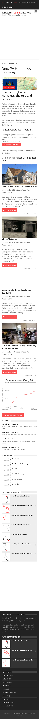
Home (3, 63)
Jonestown (15, 459)
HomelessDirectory (16, 12)
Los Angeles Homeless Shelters (21, 553)
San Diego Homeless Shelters (21, 544)
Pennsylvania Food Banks (10, 424)
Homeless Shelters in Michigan (21, 505)
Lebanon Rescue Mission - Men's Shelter (19, 186)
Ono (17, 63)
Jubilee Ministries (9, 239)
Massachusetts (7, 692)
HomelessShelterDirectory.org (22, 713)
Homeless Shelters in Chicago (21, 496)
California (5, 679)
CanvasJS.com (34, 409)
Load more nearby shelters (13, 415)
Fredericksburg (17, 479)
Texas (4, 696)
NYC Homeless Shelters (19, 534)
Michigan (5, 682)
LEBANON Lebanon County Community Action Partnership (19, 347)
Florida (5, 686)
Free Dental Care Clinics (10, 432)
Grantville (15, 484)
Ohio (4, 689)
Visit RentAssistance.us (12, 144)
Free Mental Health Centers (11, 447)
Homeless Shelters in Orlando (21, 525)
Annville (14, 469)
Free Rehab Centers (8, 439)
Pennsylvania (10, 63)
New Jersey (6, 702)
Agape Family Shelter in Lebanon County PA (16, 292)
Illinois (5, 699)
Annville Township (18, 474)
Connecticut (6, 706)
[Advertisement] (19, 39)
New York (6, 675)
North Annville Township (20, 464)
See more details (10, 210)
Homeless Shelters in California (22, 515)
